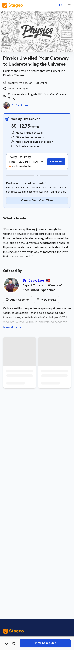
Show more (10, 327)
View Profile (48, 299)
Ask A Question (19, 299)
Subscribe (56, 161)
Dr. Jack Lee (33, 280)
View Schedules (45, 643)
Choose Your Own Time (37, 200)
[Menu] (69, 5)
